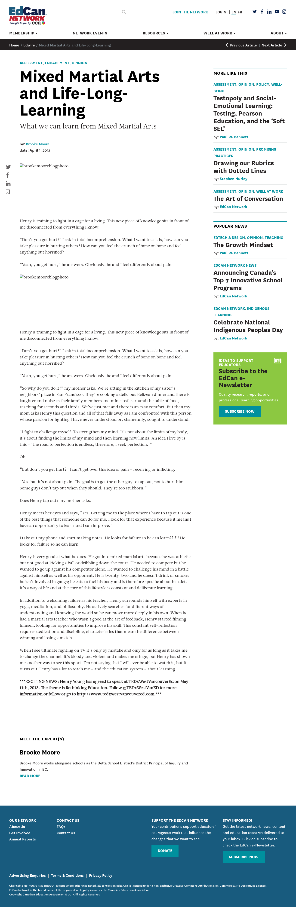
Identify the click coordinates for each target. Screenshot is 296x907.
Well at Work (218, 33)
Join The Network (190, 12)
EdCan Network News (234, 265)
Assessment (31, 62)
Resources (154, 33)
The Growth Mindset (243, 244)
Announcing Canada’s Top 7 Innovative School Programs (248, 279)
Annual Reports (22, 839)
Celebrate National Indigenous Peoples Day (248, 325)
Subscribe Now (240, 411)
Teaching (274, 237)
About (277, 33)
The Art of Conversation (248, 198)
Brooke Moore (37, 143)
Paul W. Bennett (234, 136)
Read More (30, 775)
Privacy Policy (100, 875)
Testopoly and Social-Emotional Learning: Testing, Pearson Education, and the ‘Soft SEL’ (249, 113)
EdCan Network (233, 206)
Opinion (79, 62)
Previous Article (243, 45)
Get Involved (20, 832)
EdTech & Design (229, 237)
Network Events (90, 33)
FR (240, 12)
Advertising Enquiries (27, 875)
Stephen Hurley (233, 178)
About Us (17, 826)
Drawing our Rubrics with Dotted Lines (243, 166)
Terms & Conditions (67, 875)
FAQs (61, 826)
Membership (22, 33)
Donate (165, 850)
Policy (262, 84)
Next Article (272, 45)
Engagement (57, 62)
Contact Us (66, 832)
